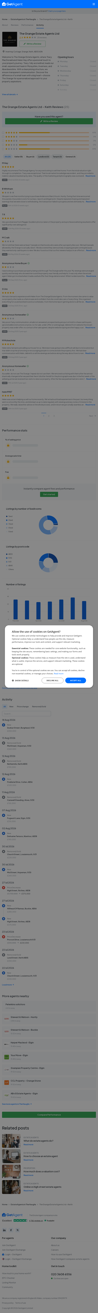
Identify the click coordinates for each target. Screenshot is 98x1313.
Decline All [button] (52, 680)
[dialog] (49, 656)
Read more (58, 673)
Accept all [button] (75, 680)
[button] (20, 680)
